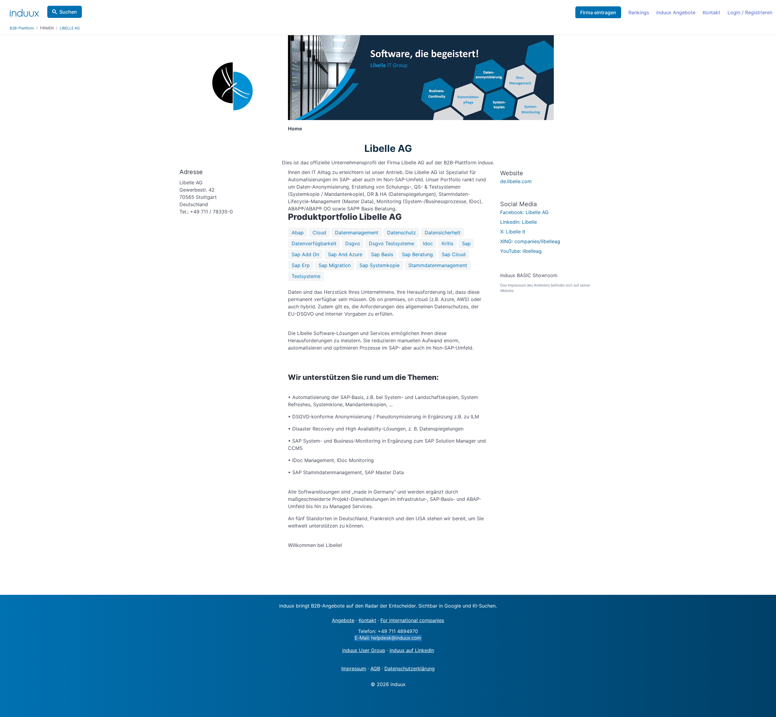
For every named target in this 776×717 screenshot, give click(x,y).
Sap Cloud (454, 254)
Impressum (353, 668)
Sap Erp (301, 265)
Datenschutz (401, 233)
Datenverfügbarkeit (314, 243)
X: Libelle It (512, 232)
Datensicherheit (442, 233)
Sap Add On (305, 254)
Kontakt (711, 12)
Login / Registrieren (750, 12)
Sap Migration (335, 265)
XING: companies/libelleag (530, 241)
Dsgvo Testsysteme (391, 243)
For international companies (412, 620)
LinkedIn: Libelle (518, 222)
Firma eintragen (598, 12)
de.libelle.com (516, 181)
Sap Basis (382, 254)
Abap (298, 233)
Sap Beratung (417, 254)
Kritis (447, 243)
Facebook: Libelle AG (524, 212)
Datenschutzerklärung (409, 668)
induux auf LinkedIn (412, 650)
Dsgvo (352, 243)
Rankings (638, 12)
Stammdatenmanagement (437, 265)
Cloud (319, 233)
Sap (466, 243)
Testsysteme (306, 276)
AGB (375, 668)
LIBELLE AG (70, 28)
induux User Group (363, 650)
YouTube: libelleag (521, 251)
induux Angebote (675, 12)
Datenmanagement (356, 233)
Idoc (428, 243)
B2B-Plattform (22, 28)
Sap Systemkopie (380, 265)
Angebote (343, 620)
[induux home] (24, 11)
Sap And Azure (345, 254)
